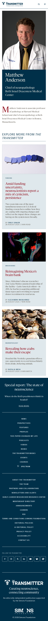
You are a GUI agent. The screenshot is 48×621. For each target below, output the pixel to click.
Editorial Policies (24, 523)
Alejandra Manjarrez (18, 300)
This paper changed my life (24, 436)
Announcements (24, 506)
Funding (8, 178)
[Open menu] (45, 4)
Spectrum (25, 467)
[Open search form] (39, 4)
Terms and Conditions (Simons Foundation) (24, 519)
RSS (24, 514)
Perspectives (24, 423)
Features (23, 427)
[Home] (24, 582)
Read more (24, 406)
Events (24, 458)
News (24, 419)
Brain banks (10, 266)
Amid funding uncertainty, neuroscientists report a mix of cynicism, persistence (22, 191)
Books (24, 449)
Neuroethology (11, 343)
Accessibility (24, 536)
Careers (24, 510)
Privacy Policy (24, 532)
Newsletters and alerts (24, 493)
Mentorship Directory (24, 501)
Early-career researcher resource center (24, 497)
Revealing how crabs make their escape (19, 350)
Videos (24, 445)
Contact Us (24, 540)
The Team (23, 484)
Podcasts (24, 440)
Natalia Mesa (14, 369)
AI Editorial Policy (24, 527)
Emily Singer (14, 223)
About (24, 480)
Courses (24, 462)
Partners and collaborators (24, 488)
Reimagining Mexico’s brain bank (21, 273)
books (24, 453)
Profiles (24, 432)
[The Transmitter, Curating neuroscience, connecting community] (12, 4)
